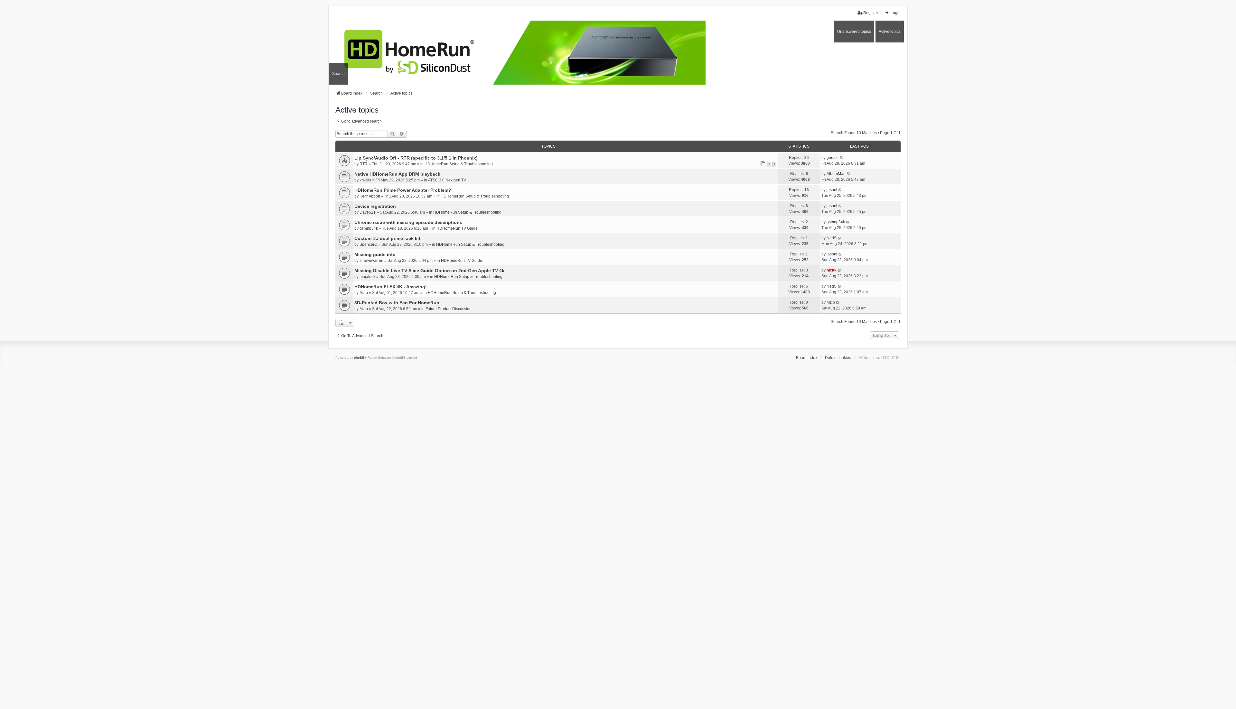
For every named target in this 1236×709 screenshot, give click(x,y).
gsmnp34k (369, 228)
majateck (367, 276)
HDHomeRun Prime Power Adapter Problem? (402, 190)
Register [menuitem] (870, 13)
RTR (364, 164)
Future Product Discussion (449, 309)
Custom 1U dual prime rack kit (387, 238)
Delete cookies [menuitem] (838, 357)
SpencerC (368, 244)
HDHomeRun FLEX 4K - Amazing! (390, 286)
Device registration (375, 206)
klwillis (365, 180)
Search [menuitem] (338, 73)
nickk (832, 270)
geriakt (832, 157)
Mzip (364, 292)
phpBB (359, 357)
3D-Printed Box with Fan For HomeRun (396, 302)
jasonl (832, 190)
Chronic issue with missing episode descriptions (408, 222)
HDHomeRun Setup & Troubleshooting (459, 164)
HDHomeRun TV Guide (457, 228)
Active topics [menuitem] (890, 31)
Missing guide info (375, 254)
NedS (832, 238)
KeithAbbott (370, 196)
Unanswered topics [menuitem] (854, 31)
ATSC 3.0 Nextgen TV (447, 180)
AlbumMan (836, 173)
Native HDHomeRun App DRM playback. (398, 174)
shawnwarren (371, 260)
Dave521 (368, 212)
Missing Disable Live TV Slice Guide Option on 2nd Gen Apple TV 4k (429, 270)
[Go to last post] (841, 158)
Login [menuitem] (896, 13)
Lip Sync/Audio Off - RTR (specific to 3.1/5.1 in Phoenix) (416, 158)
